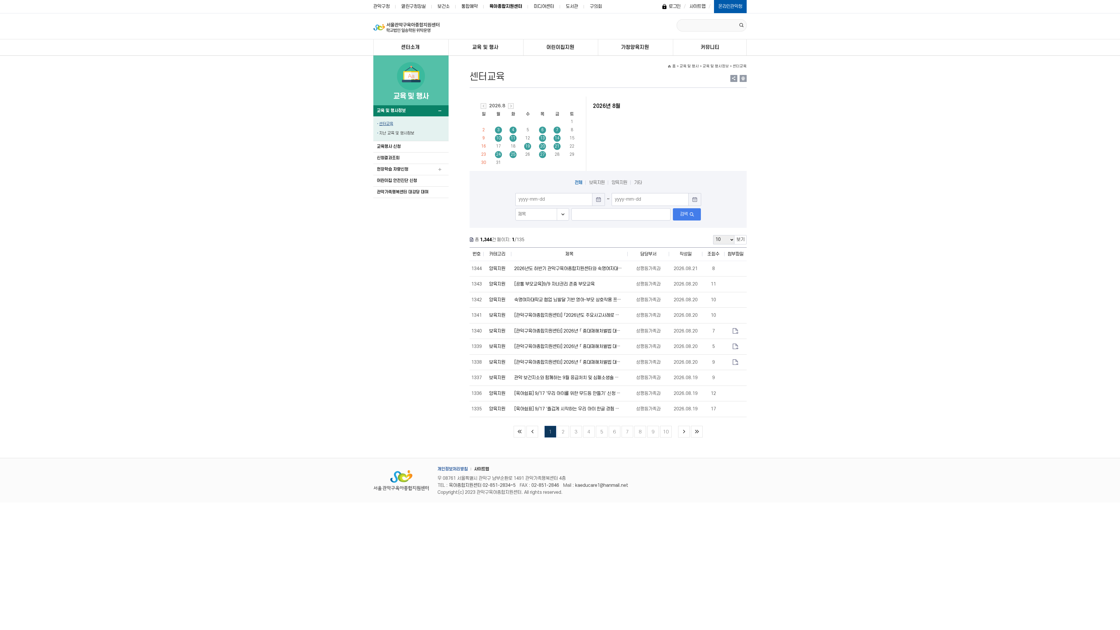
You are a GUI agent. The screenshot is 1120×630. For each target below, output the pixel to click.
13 (542, 138)
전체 (578, 182)
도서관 (572, 6)
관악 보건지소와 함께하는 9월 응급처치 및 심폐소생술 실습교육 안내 (568, 377)
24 (498, 154)
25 (513, 154)
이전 (532, 432)
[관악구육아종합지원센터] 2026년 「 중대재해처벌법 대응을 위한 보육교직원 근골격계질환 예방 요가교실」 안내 (568, 331)
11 (513, 138)
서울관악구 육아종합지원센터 (406, 26)
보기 (740, 239)
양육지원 (619, 182)
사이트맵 (698, 6)
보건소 (444, 6)
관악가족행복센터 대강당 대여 (402, 192)
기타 (638, 182)
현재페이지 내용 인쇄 (743, 78)
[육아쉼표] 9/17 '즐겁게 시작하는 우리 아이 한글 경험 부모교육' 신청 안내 (568, 409)
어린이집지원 (560, 47)
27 (542, 154)
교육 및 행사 (485, 47)
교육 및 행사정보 (391, 110)
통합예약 (469, 6)
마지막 (697, 432)
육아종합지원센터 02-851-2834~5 (482, 485)
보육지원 (597, 182)
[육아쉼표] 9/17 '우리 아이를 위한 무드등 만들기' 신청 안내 (568, 393)
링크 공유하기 (733, 78)
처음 (519, 432)
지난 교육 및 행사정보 (396, 133)
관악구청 (381, 6)
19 (527, 146)
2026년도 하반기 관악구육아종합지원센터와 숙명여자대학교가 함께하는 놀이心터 (568, 268)
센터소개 (410, 47)
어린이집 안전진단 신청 (397, 180)
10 (498, 138)
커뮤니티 (710, 47)
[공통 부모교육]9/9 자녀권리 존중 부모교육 (554, 284)
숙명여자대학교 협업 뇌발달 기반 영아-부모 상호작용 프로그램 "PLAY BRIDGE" (568, 299)
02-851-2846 (545, 485)
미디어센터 (544, 6)
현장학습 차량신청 (392, 169)
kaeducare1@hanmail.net (601, 485)
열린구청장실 (413, 6)
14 (557, 138)
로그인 (675, 6)
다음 (684, 432)
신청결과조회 (388, 157)
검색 (684, 214)
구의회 (596, 6)
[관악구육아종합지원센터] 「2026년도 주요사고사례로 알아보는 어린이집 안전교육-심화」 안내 (568, 315)
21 (557, 146)
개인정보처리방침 (453, 469)
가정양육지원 (635, 47)
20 (542, 146)
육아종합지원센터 (505, 6)
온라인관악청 (730, 6)
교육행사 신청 (389, 146)
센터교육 (386, 124)
